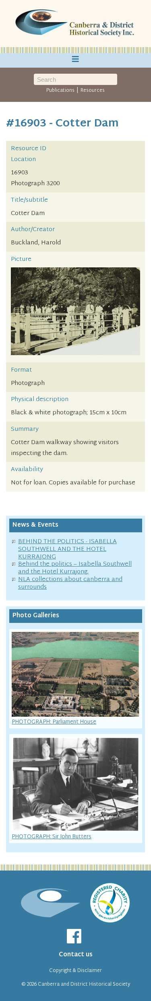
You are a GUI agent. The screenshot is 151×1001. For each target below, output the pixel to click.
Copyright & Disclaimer (75, 970)
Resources (93, 90)
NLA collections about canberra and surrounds (70, 583)
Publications (60, 90)
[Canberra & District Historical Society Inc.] (75, 23)
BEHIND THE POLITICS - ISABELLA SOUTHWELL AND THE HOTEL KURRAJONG (67, 549)
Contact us (76, 954)
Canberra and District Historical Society (84, 984)
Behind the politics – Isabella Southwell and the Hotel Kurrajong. (75, 568)
